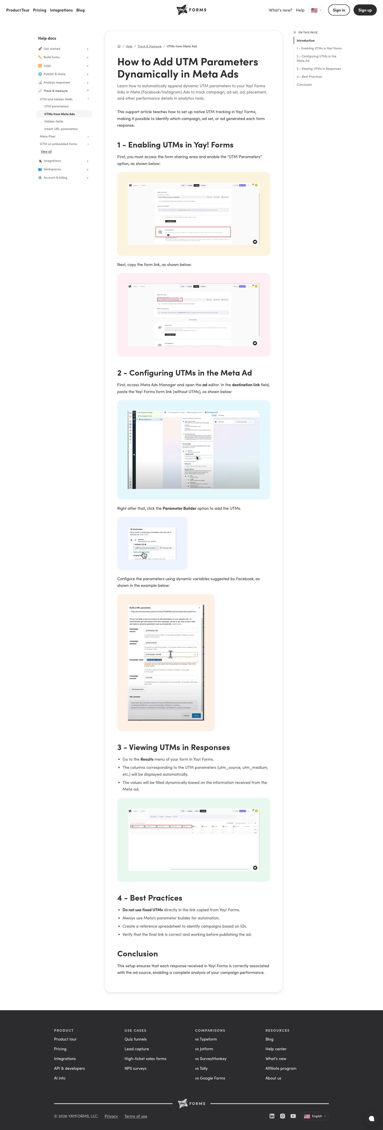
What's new (276, 1058)
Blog (80, 10)
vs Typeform (206, 1039)
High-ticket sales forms (145, 1058)
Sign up (365, 10)
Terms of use (135, 1116)
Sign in (339, 10)
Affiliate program (281, 1068)
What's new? (280, 10)
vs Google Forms (210, 1078)
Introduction (306, 40)
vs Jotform (204, 1048)
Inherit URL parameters (61, 129)
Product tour (65, 1039)
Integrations (61, 10)
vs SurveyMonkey (211, 1058)
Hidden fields (53, 121)
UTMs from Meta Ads (59, 114)
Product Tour (17, 10)
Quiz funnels (136, 1039)
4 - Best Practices (309, 76)
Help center (276, 1048)
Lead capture (137, 1048)
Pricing (39, 10)
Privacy (111, 1116)
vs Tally (201, 1068)
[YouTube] (293, 1116)
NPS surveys (136, 1068)
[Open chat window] (371, 1118)
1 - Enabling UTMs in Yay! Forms (319, 48)
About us (273, 1078)
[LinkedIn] (272, 1116)
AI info (59, 1078)
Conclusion (304, 84)
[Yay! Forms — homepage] (191, 1104)
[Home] (119, 46)
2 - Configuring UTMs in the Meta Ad (316, 58)
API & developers (69, 1068)
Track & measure (150, 46)
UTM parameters (56, 106)
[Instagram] (282, 1116)
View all (46, 151)
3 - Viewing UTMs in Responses (319, 68)
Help (300, 10)
